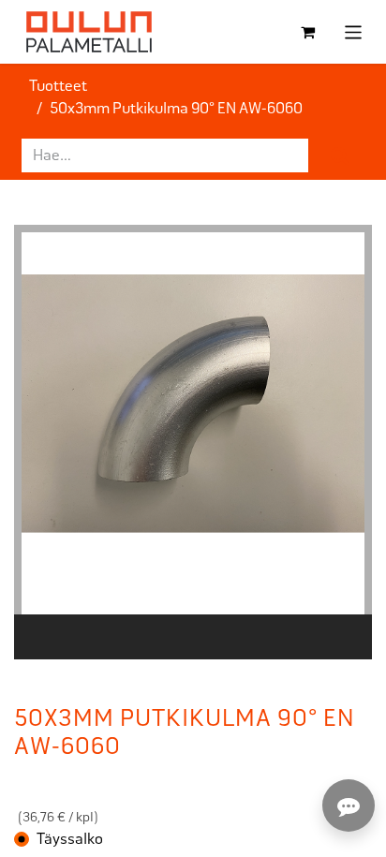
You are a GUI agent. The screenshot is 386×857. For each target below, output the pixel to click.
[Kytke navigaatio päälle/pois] (353, 31)
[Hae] (340, 155)
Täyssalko (70, 839)
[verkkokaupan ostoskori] (308, 32)
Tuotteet (58, 86)
